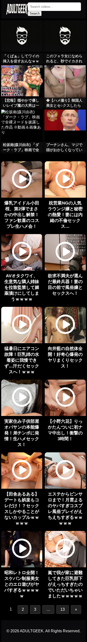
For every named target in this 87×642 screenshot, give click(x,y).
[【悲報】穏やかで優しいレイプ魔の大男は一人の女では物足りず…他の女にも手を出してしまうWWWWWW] (22, 75)
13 (62, 609)
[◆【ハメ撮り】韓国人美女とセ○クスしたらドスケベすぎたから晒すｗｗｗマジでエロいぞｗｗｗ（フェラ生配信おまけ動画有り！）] (65, 75)
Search (35, 13)
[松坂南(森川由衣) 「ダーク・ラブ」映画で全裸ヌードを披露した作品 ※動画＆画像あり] (22, 119)
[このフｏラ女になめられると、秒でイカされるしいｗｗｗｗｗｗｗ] (65, 30)
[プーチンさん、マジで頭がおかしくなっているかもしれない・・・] (65, 119)
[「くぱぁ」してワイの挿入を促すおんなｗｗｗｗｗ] (22, 30)
